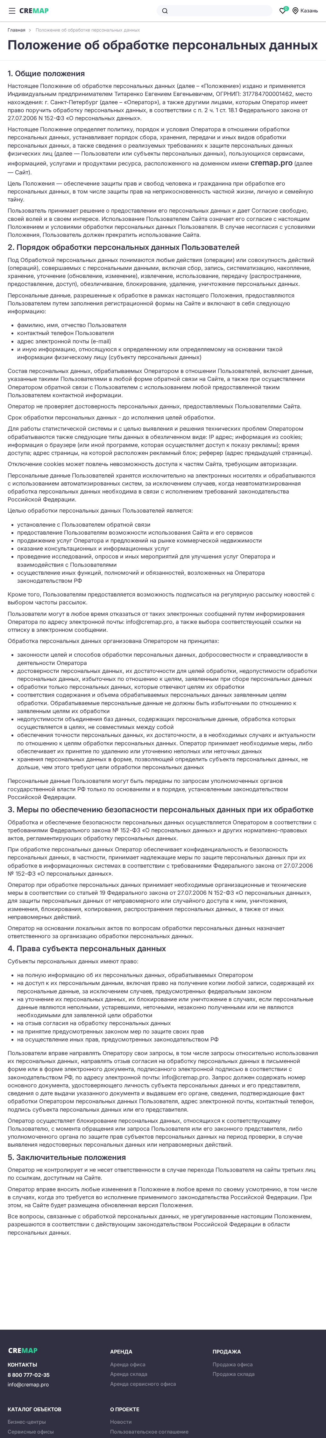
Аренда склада (128, 1374)
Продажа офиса (233, 1364)
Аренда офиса (127, 1364)
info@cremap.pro (28, 1384)
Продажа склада (234, 1374)
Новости (121, 1422)
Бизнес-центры (27, 1422)
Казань (309, 10)
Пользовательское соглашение (149, 1431)
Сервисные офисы (31, 1431)
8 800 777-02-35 (29, 1375)
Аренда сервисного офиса (143, 1384)
